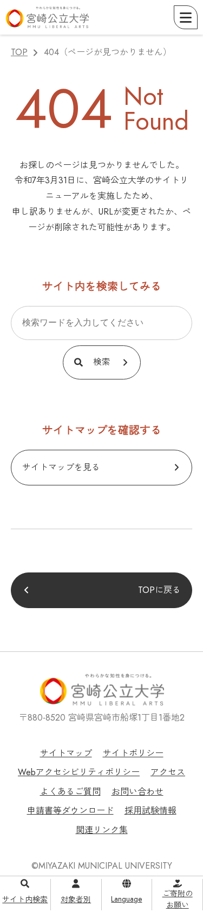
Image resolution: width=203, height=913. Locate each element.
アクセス (167, 772)
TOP (19, 52)
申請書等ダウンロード (70, 810)
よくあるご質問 (70, 791)
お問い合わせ (137, 791)
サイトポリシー (133, 753)
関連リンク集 (102, 830)
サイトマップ (66, 753)
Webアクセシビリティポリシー (79, 772)
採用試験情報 (150, 810)
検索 (101, 362)
